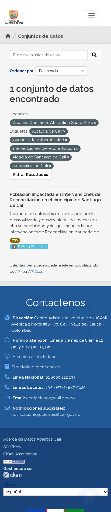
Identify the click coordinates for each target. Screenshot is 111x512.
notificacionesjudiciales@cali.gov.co (45, 414)
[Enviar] (94, 55)
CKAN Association (20, 454)
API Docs (35, 271)
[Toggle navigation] (91, 15)
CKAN (12, 475)
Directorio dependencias (36, 367)
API (17, 271)
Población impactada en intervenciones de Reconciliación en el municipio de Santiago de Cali (55, 200)
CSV (15, 240)
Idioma (10, 485)
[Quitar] (95, 123)
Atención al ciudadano (35, 356)
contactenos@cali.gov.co (50, 398)
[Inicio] (8, 36)
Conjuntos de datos (40, 36)
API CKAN (12, 446)
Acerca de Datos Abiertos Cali (32, 439)
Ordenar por (21, 71)
